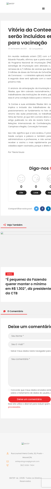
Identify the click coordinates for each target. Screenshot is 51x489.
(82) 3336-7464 (27, 465)
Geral (9, 274)
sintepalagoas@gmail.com (27, 461)
